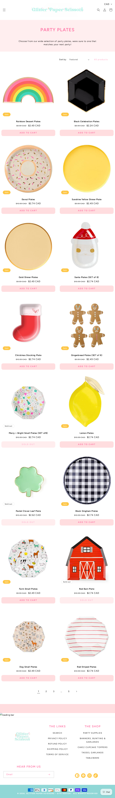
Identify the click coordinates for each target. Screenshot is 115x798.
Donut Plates (28, 199)
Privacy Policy (57, 738)
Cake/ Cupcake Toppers (93, 747)
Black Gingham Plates (86, 511)
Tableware (92, 758)
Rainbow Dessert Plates (28, 121)
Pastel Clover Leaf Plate (28, 511)
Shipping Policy (57, 749)
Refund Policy (57, 744)
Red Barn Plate (86, 589)
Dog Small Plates (28, 667)
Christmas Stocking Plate (28, 355)
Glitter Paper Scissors (40, 793)
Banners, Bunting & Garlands (93, 740)
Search (57, 733)
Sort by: (62, 59)
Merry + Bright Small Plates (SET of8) (28, 433)
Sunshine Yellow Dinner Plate (87, 199)
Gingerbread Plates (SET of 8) (86, 355)
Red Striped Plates (86, 667)
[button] (4, 10)
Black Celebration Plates (86, 121)
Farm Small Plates (28, 589)
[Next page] (76, 691)
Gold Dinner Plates (28, 277)
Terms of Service (57, 754)
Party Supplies (92, 733)
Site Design (64, 793)
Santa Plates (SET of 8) (86, 277)
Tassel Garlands (93, 752)
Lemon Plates (87, 433)
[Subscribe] (49, 774)
